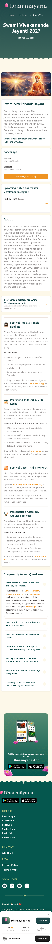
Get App (43, 920)
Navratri (35, 591)
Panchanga (31, 606)
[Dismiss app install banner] (48, 914)
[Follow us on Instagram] (4, 886)
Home (11, 15)
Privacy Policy (10, 865)
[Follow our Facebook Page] (27, 886)
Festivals (23, 15)
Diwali (28, 591)
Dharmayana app (36, 383)
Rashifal (7, 833)
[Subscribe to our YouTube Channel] (19, 886)
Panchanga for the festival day (28, 484)
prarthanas (36, 451)
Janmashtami (35, 594)
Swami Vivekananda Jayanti (38, 15)
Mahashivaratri (13, 594)
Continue (42, 938)
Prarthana (8, 820)
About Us (7, 852)
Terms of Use (10, 869)
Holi (23, 594)
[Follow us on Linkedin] (12, 886)
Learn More (8, 837)
